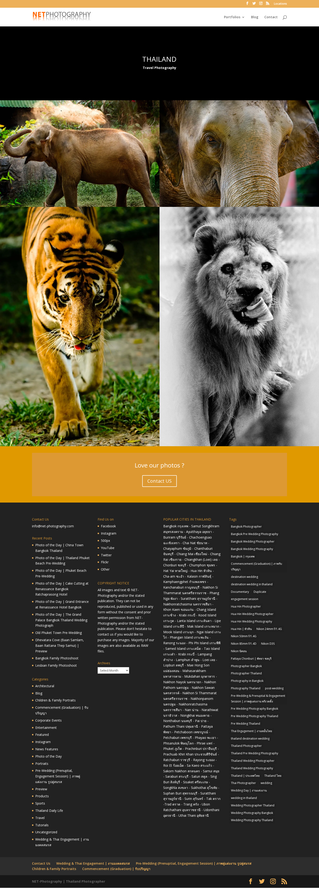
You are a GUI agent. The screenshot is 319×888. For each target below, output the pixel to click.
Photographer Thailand (246, 673)
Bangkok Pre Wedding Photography (254, 534)
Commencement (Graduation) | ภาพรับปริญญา (256, 566)
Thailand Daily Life (49, 810)
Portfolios (232, 17)
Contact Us (41, 863)
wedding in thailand (244, 798)
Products (42, 796)
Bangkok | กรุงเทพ (243, 556)
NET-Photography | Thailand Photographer (68, 881)
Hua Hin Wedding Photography (251, 621)
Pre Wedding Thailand (245, 724)
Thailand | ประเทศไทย (245, 776)
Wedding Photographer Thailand (252, 805)
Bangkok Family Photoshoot (56, 658)
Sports (40, 803)
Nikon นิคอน (239, 651)
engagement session (244, 599)
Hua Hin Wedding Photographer (252, 614)
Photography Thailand (245, 688)
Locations (280, 4)
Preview (41, 789)
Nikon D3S (268, 644)
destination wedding (244, 577)
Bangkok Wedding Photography (252, 549)
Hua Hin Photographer (246, 606)
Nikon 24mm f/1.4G (269, 629)
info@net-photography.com (53, 526)
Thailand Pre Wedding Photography (254, 753)
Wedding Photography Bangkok (252, 813)
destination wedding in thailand (252, 584)
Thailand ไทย (272, 776)
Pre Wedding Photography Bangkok (254, 709)
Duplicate (260, 592)
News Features (46, 749)
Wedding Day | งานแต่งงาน (249, 790)
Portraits (41, 763)
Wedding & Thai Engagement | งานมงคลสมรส (93, 863)
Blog (254, 17)
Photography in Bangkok (247, 681)
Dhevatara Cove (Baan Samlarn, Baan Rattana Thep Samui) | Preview (59, 645)
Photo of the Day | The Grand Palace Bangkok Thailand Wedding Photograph (61, 620)
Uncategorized (46, 832)
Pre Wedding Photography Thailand (254, 716)
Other (105, 569)
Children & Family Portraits (55, 700)
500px (105, 540)
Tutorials (42, 825)
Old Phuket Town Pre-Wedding (58, 632)
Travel (40, 818)
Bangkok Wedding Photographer (252, 541)
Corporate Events (48, 720)
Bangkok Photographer (246, 526)
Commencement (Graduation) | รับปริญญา (116, 868)
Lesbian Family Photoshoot (56, 665)
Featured (42, 734)
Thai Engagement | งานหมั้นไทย (251, 731)
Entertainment (46, 727)
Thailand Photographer (246, 746)
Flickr (105, 562)
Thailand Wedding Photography (252, 768)
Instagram (43, 742)
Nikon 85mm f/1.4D (243, 644)
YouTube (107, 548)
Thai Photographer (243, 783)
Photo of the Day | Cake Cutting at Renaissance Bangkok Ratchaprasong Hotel (62, 589)
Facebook (108, 526)
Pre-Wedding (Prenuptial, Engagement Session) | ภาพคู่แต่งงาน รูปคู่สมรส (57, 776)
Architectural (44, 686)
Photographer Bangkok (246, 666)
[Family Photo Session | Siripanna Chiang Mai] (80, 205)
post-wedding (274, 688)
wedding (266, 783)
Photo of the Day (48, 756)
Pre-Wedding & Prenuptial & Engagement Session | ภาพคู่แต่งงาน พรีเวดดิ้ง (258, 698)
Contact (271, 17)
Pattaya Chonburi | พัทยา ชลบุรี (251, 659)
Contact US (159, 481)
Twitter (106, 555)
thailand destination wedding (250, 739)
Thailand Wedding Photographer (252, 761)
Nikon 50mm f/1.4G (243, 636)
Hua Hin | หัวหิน (241, 629)
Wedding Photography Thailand (252, 820)
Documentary (240, 592)
